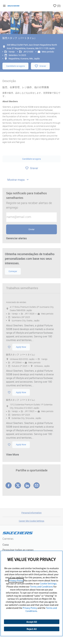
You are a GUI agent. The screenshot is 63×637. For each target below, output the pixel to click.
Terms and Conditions (41, 586)
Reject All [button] (32, 628)
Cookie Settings (48, 583)
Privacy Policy (16, 580)
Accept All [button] (31, 621)
